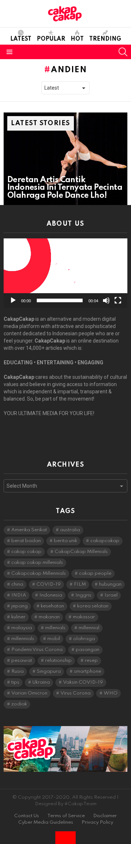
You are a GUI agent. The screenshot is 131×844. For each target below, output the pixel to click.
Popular (51, 39)
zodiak (19, 704)
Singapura (49, 671)
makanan (49, 617)
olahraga (84, 638)
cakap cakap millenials (37, 562)
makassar (84, 617)
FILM (80, 584)
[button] (65, 273)
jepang (19, 606)
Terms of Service (66, 816)
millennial (89, 628)
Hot (77, 39)
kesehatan (52, 606)
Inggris (83, 595)
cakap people (95, 573)
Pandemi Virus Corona (37, 649)
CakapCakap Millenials (81, 551)
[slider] (60, 300)
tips (15, 682)
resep (91, 660)
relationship (58, 660)
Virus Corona (75, 693)
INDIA (18, 595)
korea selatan (92, 606)
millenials (55, 628)
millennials (22, 638)
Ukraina (41, 682)
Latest (20, 39)
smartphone (87, 671)
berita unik (65, 540)
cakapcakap (104, 540)
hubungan (110, 584)
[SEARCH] (123, 52)
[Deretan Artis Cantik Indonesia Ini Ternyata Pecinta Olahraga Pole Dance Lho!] (65, 158)
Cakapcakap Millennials (38, 573)
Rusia (17, 671)
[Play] (13, 300)
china (17, 584)
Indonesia (50, 595)
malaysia (21, 628)
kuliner (18, 617)
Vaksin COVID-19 (83, 682)
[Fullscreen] (118, 300)
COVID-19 (48, 584)
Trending (105, 39)
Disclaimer (105, 816)
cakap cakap (26, 551)
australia (70, 530)
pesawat (21, 660)
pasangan (87, 649)
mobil (53, 638)
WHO (111, 693)
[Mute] (106, 300)
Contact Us (26, 816)
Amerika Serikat (29, 530)
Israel (111, 595)
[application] (65, 273)
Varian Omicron (29, 693)
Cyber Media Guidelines (45, 822)
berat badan (26, 540)
